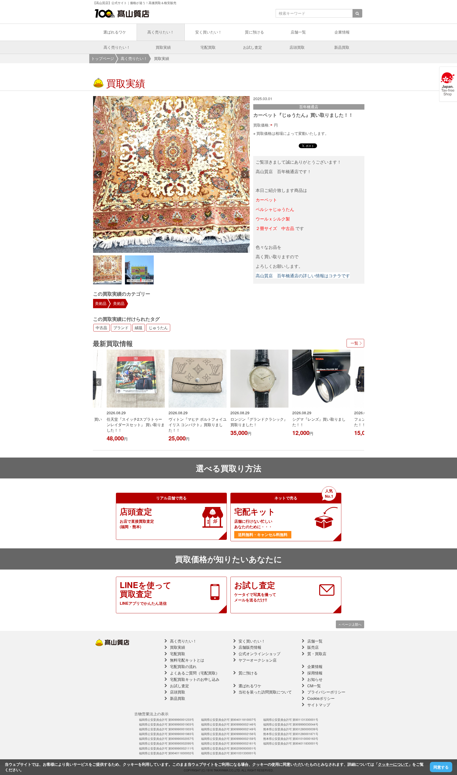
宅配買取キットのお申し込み (194, 679)
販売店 (313, 647)
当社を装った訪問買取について (265, 692)
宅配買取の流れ (183, 666)
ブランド (121, 328)
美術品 (100, 303)
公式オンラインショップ (259, 653)
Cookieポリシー (321, 698)
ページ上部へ (351, 624)
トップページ (102, 58)
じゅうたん (158, 328)
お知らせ (315, 679)
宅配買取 (208, 47)
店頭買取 (297, 47)
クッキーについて (393, 764)
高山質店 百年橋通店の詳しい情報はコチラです (303, 275)
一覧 (354, 343)
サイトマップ (318, 704)
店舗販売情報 (249, 647)
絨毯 (138, 328)
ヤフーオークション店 (257, 660)
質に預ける (254, 32)
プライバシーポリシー (326, 692)
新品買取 (341, 47)
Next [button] (245, 174)
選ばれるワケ (114, 32)
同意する (441, 767)
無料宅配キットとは (187, 660)
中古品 (101, 328)
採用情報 (315, 673)
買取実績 (163, 47)
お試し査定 (252, 47)
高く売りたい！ (160, 32)
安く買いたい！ (208, 32)
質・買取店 (316, 653)
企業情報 (342, 32)
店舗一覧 (298, 32)
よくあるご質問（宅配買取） (194, 673)
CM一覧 (314, 685)
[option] (171, 174)
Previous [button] (98, 174)
